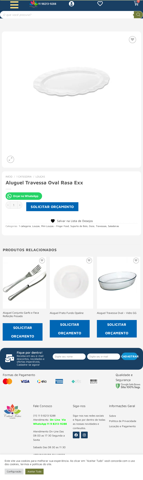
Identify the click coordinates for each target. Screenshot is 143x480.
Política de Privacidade (122, 421)
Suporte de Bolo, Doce (82, 226)
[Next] (140, 302)
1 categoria (24, 176)
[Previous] (3, 302)
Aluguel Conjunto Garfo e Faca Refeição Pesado (21, 314)
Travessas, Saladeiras (107, 226)
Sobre (112, 415)
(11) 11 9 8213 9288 (44, 415)
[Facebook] (76, 435)
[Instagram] (84, 435)
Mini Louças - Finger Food (55, 226)
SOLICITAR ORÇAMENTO (52, 206)
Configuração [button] (14, 471)
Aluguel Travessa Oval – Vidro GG (116, 312)
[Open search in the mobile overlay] (71, 14)
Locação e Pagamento (122, 426)
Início (9, 176)
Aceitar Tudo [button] (34, 471)
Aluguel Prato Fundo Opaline (67, 312)
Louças (40, 176)
